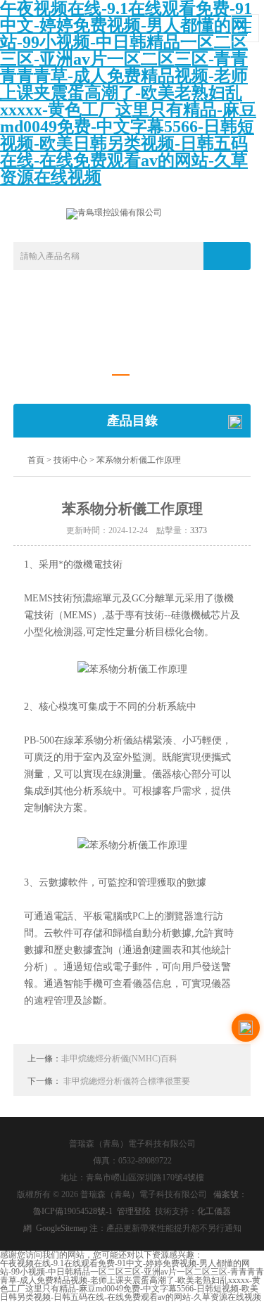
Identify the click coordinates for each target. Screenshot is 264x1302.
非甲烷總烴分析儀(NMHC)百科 (119, 1059)
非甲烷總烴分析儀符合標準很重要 (126, 1081)
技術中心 (70, 460)
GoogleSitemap (61, 1228)
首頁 (35, 460)
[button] (121, 375)
